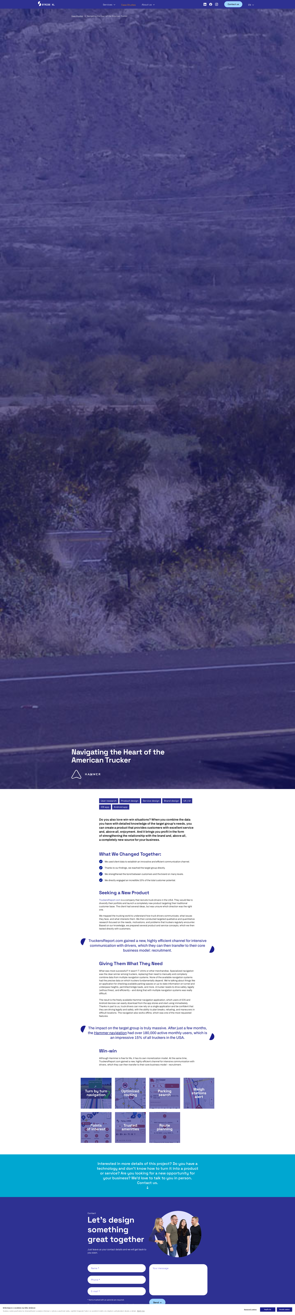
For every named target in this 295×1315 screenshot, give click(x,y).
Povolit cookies (284, 1309)
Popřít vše (267, 1309)
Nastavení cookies (250, 1309)
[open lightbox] (96, 1093)
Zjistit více (141, 1311)
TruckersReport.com (110, 900)
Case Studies (128, 4)
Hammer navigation (110, 1033)
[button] (109, 4)
